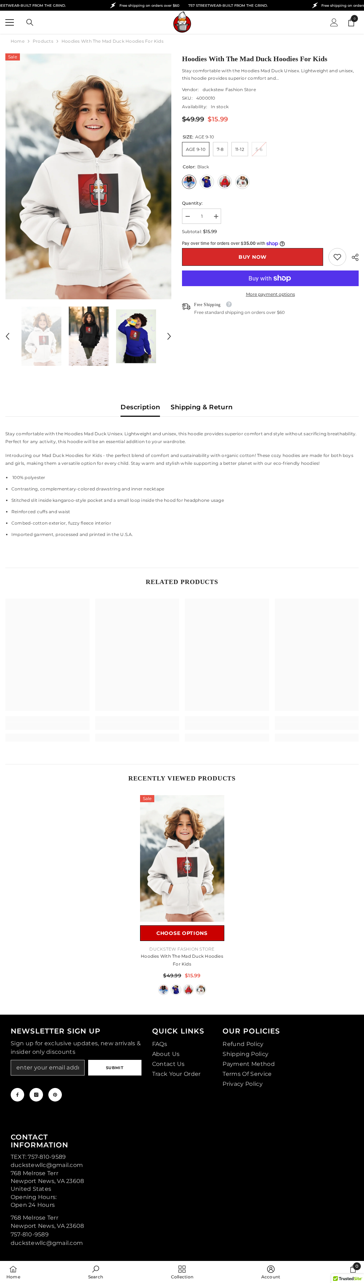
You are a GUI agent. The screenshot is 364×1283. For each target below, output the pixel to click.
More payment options (270, 294)
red (188, 989)
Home (18, 41)
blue (176, 989)
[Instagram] (36, 1094)
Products (43, 41)
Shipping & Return (201, 407)
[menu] (9, 22)
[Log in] (334, 22)
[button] (7, 336)
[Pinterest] (55, 1094)
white (201, 989)
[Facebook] (17, 1094)
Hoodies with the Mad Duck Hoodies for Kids (182, 960)
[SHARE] (352, 257)
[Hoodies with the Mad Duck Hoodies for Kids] (182, 858)
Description (140, 407)
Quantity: (192, 203)
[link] (337, 257)
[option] (88, 176)
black (163, 989)
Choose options (182, 933)
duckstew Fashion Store (229, 89)
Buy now (253, 257)
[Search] (30, 22)
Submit (114, 1067)
